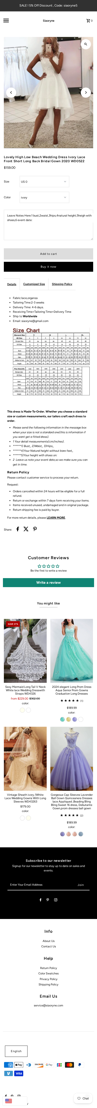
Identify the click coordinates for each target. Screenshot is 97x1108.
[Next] (86, 92)
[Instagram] (55, 900)
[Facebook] (41, 900)
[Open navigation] (16, 20)
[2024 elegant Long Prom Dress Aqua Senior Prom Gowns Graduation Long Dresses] (71, 651)
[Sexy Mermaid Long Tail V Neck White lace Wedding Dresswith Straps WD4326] (25, 651)
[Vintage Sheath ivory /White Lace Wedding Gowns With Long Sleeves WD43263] (25, 759)
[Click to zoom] (86, 44)
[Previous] (11, 92)
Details (11, 284)
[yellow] (68, 719)
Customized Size (34, 284)
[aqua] (62, 719)
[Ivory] (22, 710)
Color (7, 197)
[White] (28, 710)
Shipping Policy (62, 284)
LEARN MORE (56, 517)
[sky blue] (81, 834)
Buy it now (48, 266)
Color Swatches (48, 973)
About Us (49, 941)
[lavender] (74, 719)
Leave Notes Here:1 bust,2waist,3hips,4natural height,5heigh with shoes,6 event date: (49, 218)
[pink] (68, 834)
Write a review (48, 582)
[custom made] (81, 719)
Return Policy (48, 968)
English (16, 1051)
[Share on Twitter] (26, 530)
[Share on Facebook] (17, 530)
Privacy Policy (49, 979)
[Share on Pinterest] (35, 530)
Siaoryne (48, 20)
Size (6, 181)
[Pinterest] (47, 900)
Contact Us (48, 946)
